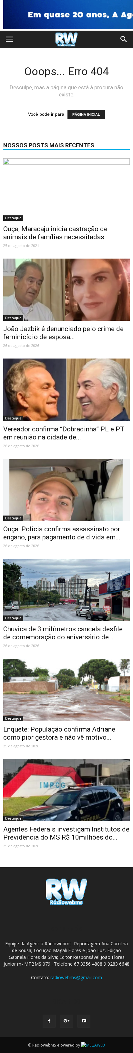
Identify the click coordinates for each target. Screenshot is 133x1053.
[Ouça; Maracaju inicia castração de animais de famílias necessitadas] (66, 189)
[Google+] (66, 1021)
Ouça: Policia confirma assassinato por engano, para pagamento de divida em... (61, 533)
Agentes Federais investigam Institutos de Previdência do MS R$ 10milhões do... (66, 833)
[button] (124, 39)
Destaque (13, 218)
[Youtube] (83, 1021)
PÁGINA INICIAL (86, 114)
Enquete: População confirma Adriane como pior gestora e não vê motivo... (59, 733)
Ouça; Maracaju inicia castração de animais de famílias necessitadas (55, 233)
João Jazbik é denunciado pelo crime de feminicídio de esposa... (63, 333)
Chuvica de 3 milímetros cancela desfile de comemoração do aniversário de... (63, 633)
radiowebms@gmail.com (76, 977)
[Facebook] (49, 1021)
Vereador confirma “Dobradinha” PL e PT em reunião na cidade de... (64, 433)
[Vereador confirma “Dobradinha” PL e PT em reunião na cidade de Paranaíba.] (66, 390)
